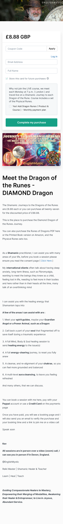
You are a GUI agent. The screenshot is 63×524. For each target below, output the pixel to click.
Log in (54, 56)
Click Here (46, 260)
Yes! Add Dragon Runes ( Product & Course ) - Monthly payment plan (30, 108)
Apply (52, 48)
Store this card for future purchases (29, 78)
